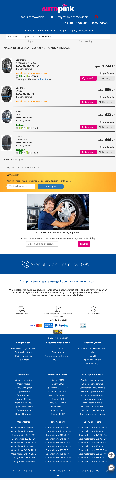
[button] (111, 454)
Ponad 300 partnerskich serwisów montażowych (58, 314)
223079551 (83, 264)
